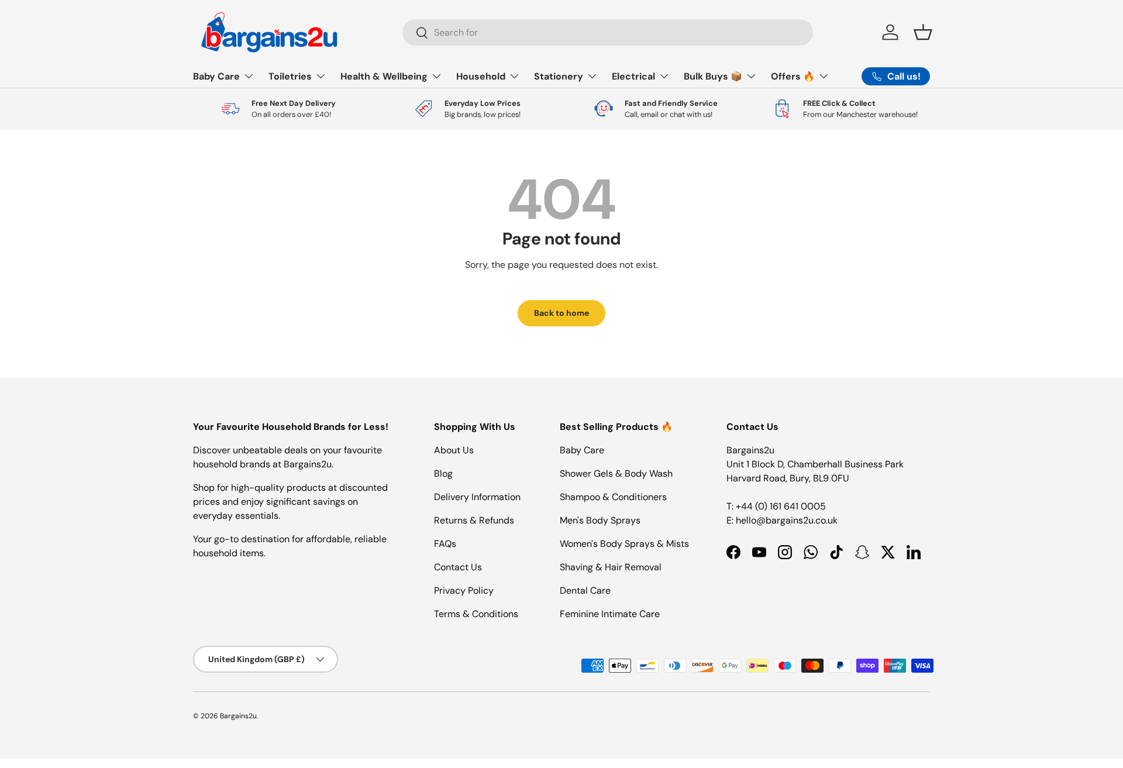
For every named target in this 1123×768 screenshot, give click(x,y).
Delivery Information (477, 497)
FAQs (445, 544)
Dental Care (585, 590)
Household (480, 76)
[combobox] (607, 32)
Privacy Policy (464, 590)
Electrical (633, 76)
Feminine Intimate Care (610, 614)
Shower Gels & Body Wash (616, 473)
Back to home (561, 313)
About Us (454, 450)
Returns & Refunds (474, 520)
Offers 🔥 (793, 76)
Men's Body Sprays (600, 520)
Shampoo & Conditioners (613, 497)
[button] (923, 32)
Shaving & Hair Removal (611, 567)
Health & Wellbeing (384, 76)
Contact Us (458, 567)
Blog (443, 473)
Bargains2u (238, 716)
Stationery (558, 76)
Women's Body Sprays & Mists (624, 544)
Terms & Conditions (476, 614)
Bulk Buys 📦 (713, 76)
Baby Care (216, 76)
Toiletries (290, 76)
